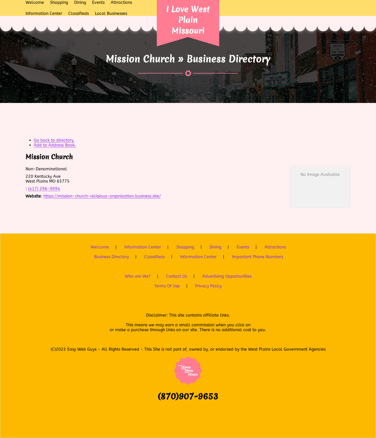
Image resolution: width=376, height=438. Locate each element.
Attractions (275, 247)
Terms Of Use (167, 286)
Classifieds (154, 256)
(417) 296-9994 (44, 188)
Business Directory (111, 256)
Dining (215, 247)
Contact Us (176, 276)
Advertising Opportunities (226, 276)
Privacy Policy (208, 286)
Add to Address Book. (55, 145)
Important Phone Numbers (257, 256)
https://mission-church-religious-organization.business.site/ (102, 196)
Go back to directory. (54, 140)
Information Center (142, 247)
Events (243, 247)
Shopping (185, 247)
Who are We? (138, 276)
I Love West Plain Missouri (188, 20)
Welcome (100, 247)
